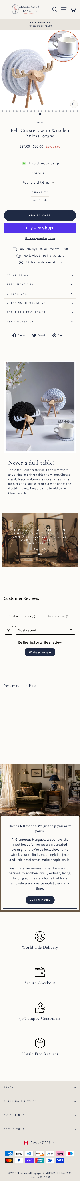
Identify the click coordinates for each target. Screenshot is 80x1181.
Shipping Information (26, 303)
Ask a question (20, 321)
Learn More (40, 900)
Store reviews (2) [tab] (58, 616)
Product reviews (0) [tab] (21, 616)
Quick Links (14, 1115)
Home (39, 122)
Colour (38, 173)
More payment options (40, 238)
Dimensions (17, 293)
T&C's (9, 1087)
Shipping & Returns (21, 1101)
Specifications (20, 284)
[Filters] (8, 630)
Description (18, 275)
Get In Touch (15, 1129)
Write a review (40, 652)
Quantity (40, 192)
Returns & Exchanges (26, 312)
